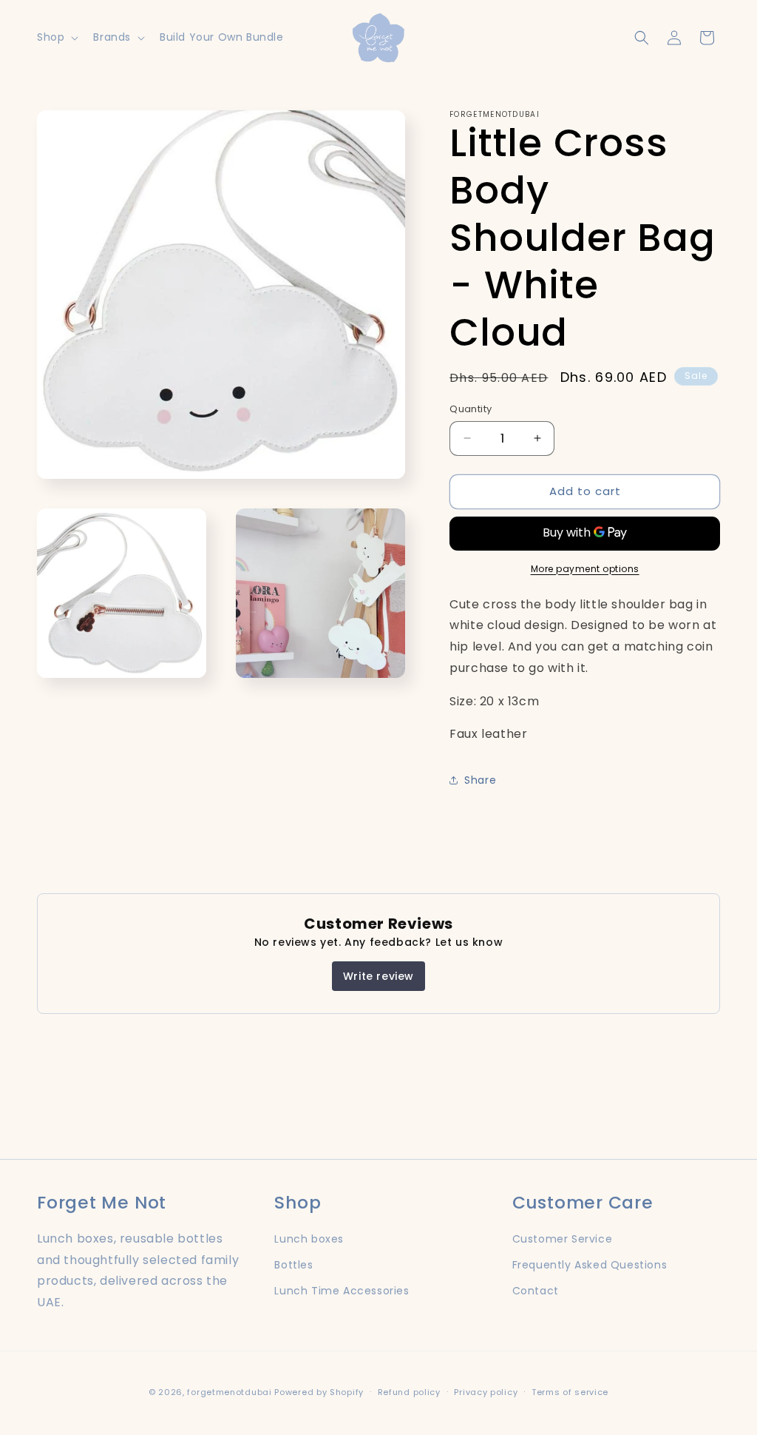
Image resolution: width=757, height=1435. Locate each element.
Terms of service (570, 1392)
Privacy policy (485, 1392)
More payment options (585, 568)
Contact (535, 1290)
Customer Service (562, 1238)
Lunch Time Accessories (341, 1290)
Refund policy (409, 1392)
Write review (378, 976)
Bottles (293, 1264)
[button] (56, 37)
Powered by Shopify (319, 1392)
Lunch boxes (309, 1238)
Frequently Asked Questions (590, 1264)
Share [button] (480, 780)
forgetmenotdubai (229, 1392)
